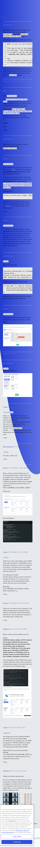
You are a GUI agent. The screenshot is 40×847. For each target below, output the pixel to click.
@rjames (5, 261)
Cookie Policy (12, 821)
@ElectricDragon (12, 96)
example (8, 206)
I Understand (17, 842)
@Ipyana (5, 557)
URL (13, 169)
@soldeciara (6, 733)
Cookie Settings (17, 836)
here (16, 590)
